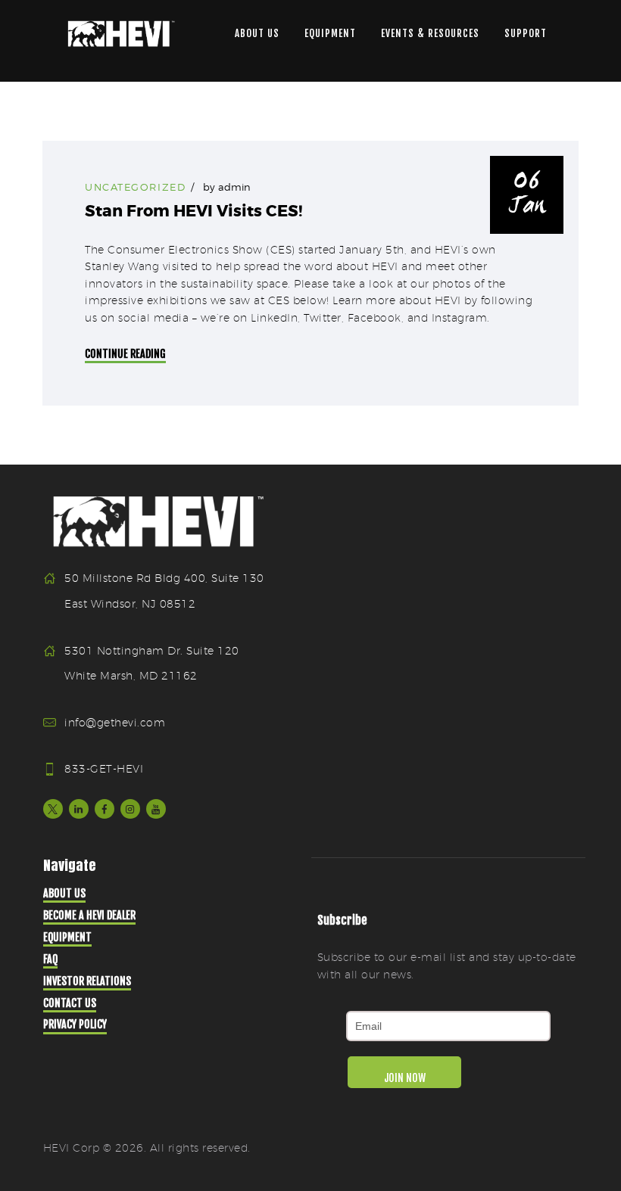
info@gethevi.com (114, 723)
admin (234, 187)
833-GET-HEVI (103, 769)
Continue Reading (125, 353)
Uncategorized (135, 187)
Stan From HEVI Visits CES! (193, 211)
